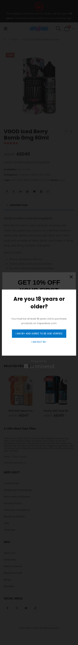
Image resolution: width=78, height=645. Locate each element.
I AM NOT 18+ (39, 342)
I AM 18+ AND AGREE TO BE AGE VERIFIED (39, 333)
